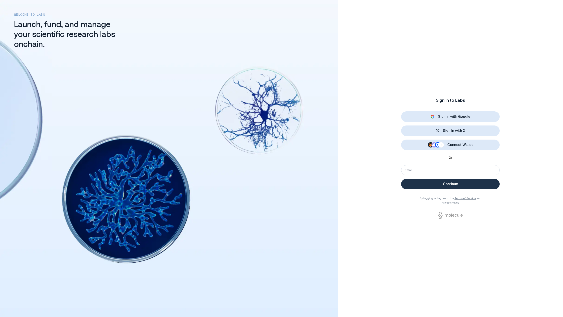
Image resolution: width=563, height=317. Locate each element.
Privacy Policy (450, 203)
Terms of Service (465, 198)
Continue (450, 184)
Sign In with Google (454, 116)
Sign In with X (454, 130)
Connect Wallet (457, 144)
